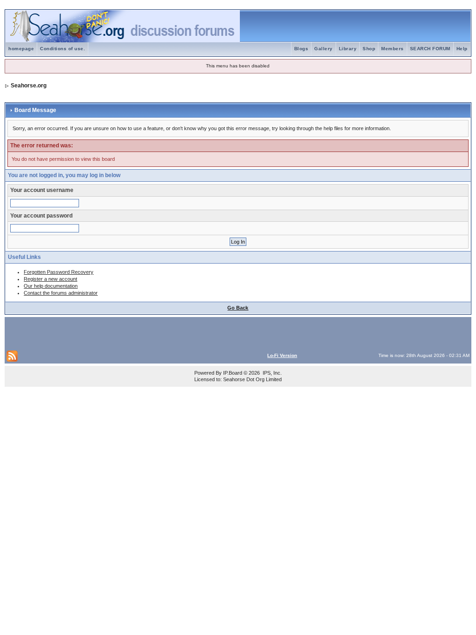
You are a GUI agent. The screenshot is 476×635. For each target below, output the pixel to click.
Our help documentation (51, 286)
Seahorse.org (28, 85)
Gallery (323, 48)
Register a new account (50, 279)
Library (348, 48)
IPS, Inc (271, 373)
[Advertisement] (115, 333)
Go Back (237, 308)
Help (462, 48)
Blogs (301, 48)
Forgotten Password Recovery (58, 272)
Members (392, 48)
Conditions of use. (62, 48)
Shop (369, 48)
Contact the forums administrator (61, 293)
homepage (21, 48)
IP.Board (232, 373)
